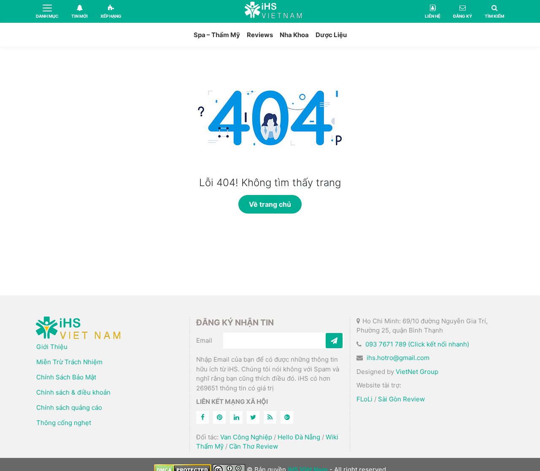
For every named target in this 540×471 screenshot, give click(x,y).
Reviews (260, 35)
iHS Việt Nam (273, 11)
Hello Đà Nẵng (299, 437)
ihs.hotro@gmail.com (398, 358)
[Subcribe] (334, 340)
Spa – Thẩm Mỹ (217, 35)
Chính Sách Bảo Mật (66, 377)
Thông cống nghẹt (63, 423)
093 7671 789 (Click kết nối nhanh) (417, 344)
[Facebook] (202, 417)
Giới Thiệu (52, 347)
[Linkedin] (236, 417)
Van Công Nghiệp (246, 437)
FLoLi (364, 399)
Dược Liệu (331, 35)
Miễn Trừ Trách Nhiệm (69, 362)
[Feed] (270, 417)
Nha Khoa (294, 35)
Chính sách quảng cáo (69, 407)
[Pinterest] (219, 417)
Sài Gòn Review (401, 399)
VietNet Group (417, 372)
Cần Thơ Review (253, 446)
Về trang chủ (270, 204)
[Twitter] (253, 417)
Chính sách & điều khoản (73, 392)
